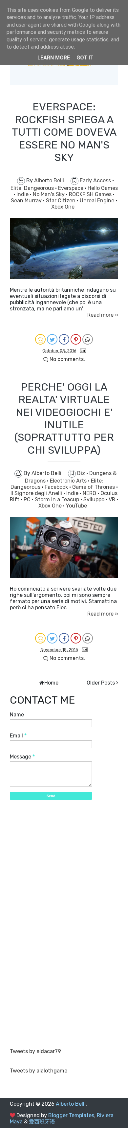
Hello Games (103, 188)
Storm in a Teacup (57, 499)
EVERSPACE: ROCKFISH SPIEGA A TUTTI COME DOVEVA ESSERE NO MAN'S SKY (64, 132)
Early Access (96, 180)
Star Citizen (61, 200)
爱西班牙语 (42, 1121)
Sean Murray (27, 200)
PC (28, 499)
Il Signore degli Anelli (37, 493)
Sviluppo (94, 499)
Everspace (71, 188)
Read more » (102, 315)
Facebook (57, 487)
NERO (90, 493)
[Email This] (40, 339)
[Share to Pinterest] (76, 339)
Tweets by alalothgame (38, 1071)
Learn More (53, 58)
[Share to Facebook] (64, 339)
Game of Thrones (94, 487)
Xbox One (63, 207)
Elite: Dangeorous (33, 188)
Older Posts (101, 683)
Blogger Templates (71, 1115)
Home (51, 683)
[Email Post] (81, 350)
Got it (85, 58)
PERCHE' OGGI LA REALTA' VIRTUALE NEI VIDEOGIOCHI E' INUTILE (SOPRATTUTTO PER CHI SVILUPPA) (64, 418)
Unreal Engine (98, 200)
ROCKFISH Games (91, 194)
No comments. (66, 359)
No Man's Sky (49, 194)
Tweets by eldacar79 (35, 1051)
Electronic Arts (69, 481)
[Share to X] (52, 339)
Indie (23, 194)
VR (113, 499)
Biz (81, 473)
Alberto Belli (71, 1104)
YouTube (76, 506)
